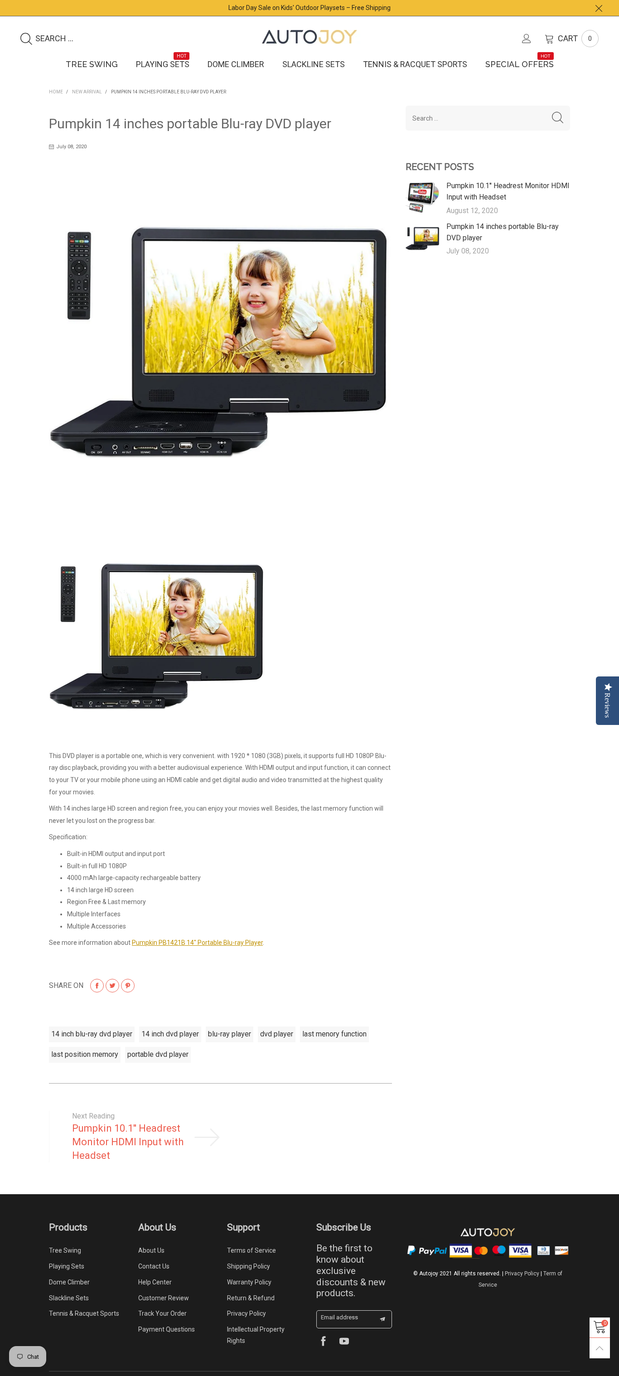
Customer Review (163, 1298)
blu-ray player (229, 1034)
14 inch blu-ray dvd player (91, 1034)
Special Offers (519, 64)
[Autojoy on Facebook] (323, 1342)
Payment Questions (166, 1329)
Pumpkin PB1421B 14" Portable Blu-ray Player (197, 942)
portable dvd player (158, 1054)
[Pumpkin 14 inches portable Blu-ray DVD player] (423, 238)
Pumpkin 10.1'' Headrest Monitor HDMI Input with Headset (128, 1142)
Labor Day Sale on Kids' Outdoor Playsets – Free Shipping (309, 7)
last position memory (84, 1054)
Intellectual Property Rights (256, 1335)
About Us (151, 1250)
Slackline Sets (313, 64)
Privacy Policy (246, 1313)
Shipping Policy (248, 1266)
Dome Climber (236, 64)
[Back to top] (600, 1348)
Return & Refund (251, 1298)
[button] (557, 118)
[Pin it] (128, 985)
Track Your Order (162, 1313)
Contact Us (153, 1266)
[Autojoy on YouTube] (344, 1342)
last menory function (334, 1034)
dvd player (276, 1034)
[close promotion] (598, 8)
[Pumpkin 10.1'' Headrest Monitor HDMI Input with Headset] (423, 197)
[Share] (97, 985)
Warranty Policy (249, 1282)
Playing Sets (162, 64)
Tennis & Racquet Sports (415, 64)
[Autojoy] (309, 37)
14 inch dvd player (170, 1034)
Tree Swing (92, 64)
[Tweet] (112, 985)
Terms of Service (251, 1250)
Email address (339, 1317)
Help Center (155, 1282)
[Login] (533, 38)
